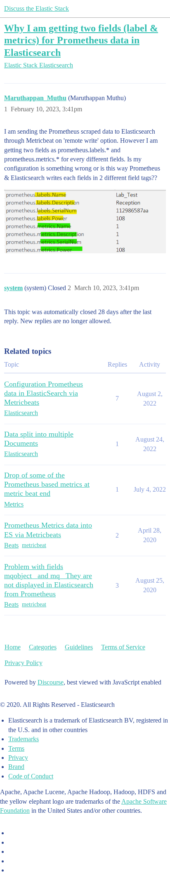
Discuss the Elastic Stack (36, 8)
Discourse (51, 682)
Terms (16, 748)
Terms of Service (123, 647)
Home (13, 647)
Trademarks (23, 738)
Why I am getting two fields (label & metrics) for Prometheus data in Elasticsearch (81, 40)
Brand (16, 766)
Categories (43, 647)
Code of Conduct (30, 776)
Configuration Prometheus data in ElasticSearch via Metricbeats (43, 393)
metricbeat (34, 545)
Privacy (18, 757)
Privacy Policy (23, 662)
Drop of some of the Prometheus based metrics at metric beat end (47, 484)
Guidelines (79, 647)
